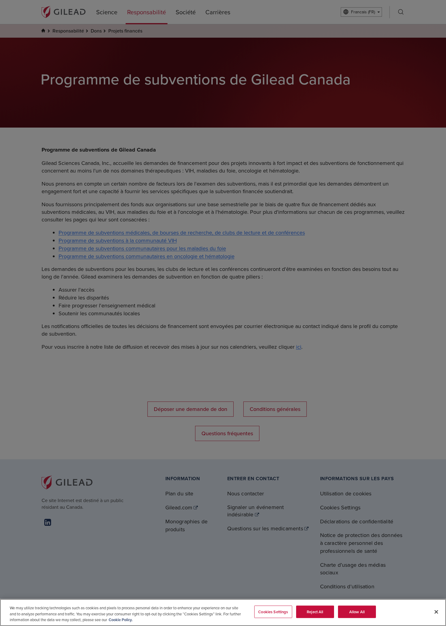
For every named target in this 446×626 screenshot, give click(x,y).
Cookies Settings (273, 611)
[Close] (436, 611)
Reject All (315, 611)
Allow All (357, 611)
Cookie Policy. (121, 620)
